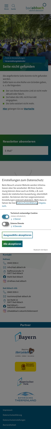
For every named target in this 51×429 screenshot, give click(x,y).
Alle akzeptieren (12, 243)
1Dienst (15, 218)
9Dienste (16, 226)
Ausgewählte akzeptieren (17, 235)
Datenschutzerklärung (27, 202)
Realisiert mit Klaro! (41, 250)
